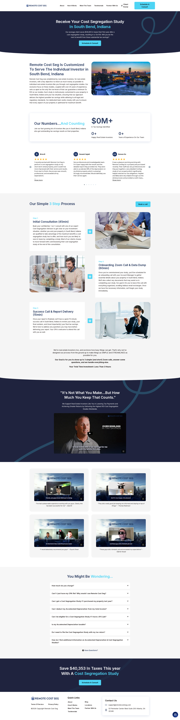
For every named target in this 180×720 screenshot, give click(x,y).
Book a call (143, 204)
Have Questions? (91, 650)
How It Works (72, 6)
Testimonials (98, 6)
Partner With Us (112, 6)
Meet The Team (85, 6)
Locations (88, 705)
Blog (86, 702)
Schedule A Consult (90, 43)
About (62, 6)
